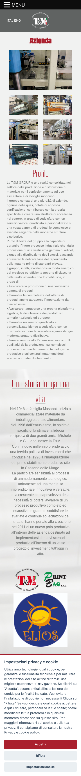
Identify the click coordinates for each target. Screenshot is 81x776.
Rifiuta (40, 755)
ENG (17, 20)
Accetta (40, 744)
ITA (9, 20)
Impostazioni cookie (40, 767)
